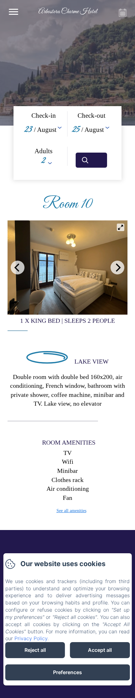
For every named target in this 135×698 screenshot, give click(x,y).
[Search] (91, 160)
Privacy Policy (30, 638)
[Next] (117, 267)
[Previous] (17, 267)
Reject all (35, 650)
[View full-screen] (120, 227)
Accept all (100, 650)
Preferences (67, 672)
